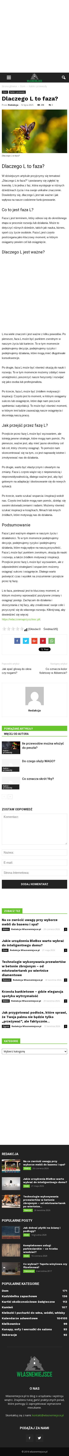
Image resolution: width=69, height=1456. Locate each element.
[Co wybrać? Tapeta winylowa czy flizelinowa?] (11, 1268)
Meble (6, 929)
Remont (6, 980)
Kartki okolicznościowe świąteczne (28, 1301)
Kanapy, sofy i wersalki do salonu (27, 1329)
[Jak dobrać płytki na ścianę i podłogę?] (11, 1232)
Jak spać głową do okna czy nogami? (16, 671)
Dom (5, 92)
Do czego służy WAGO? (38, 761)
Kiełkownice (11, 1324)
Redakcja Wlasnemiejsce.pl (26, 929)
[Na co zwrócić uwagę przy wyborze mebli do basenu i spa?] (11, 1166)
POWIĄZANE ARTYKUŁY (18, 728)
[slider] (13, 629)
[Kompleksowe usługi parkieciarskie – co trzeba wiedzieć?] (11, 1250)
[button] (64, 78)
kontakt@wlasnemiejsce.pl (48, 1415)
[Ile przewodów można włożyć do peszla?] (11, 747)
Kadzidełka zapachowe (19, 1296)
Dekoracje (29, 1271)
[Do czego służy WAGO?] (11, 765)
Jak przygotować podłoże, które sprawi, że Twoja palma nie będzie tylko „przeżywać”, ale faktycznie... (34, 1017)
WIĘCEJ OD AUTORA (16, 733)
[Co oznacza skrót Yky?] (11, 783)
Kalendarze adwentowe (20, 1318)
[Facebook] (29, 1438)
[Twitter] (39, 1438)
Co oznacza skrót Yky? (38, 779)
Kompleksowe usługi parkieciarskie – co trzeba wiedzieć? (40, 1248)
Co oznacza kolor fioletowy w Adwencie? (53, 671)
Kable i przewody (17, 92)
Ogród (6, 1026)
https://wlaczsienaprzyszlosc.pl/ (21, 619)
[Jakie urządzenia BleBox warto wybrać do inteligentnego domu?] (11, 1183)
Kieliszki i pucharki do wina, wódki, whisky (33, 1312)
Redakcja (13, 104)
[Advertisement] (34, 36)
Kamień (7, 1307)
